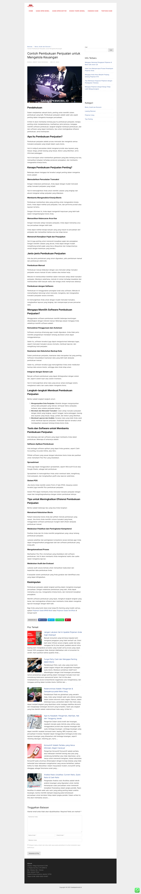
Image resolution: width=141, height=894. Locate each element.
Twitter (52, 620)
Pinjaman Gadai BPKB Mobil (43, 610)
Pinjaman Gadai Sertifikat (66, 610)
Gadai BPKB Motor (59, 11)
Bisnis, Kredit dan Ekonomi (42, 46)
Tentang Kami (106, 11)
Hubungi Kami (93, 11)
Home (31, 11)
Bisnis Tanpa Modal (77, 11)
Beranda (29, 46)
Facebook (43, 620)
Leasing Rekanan (90, 111)
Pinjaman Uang (89, 115)
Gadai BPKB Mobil (42, 11)
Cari (86, 47)
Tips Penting (89, 119)
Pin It (68, 620)
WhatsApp (60, 620)
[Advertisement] (70, 28)
